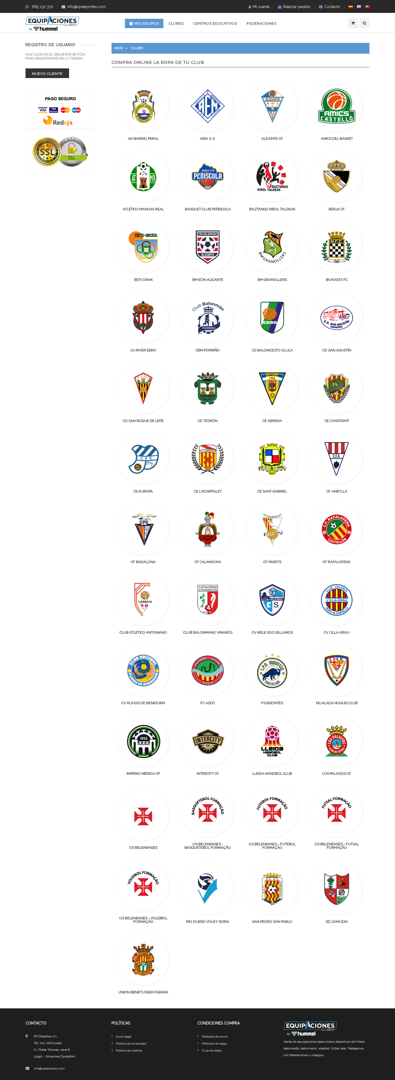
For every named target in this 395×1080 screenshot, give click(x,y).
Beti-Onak (143, 280)
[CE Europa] (143, 458)
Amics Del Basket (337, 139)
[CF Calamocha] (207, 529)
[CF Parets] (272, 529)
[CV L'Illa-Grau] (336, 599)
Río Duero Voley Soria (207, 922)
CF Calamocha (208, 562)
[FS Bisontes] (272, 670)
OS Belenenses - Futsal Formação (337, 846)
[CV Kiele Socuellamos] (272, 599)
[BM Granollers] (272, 247)
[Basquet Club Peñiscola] (207, 176)
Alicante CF (272, 139)
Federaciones (261, 23)
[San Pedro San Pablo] (272, 889)
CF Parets (272, 562)
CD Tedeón (208, 421)
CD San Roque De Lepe (143, 421)
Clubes (176, 23)
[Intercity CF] (207, 740)
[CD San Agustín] (336, 317)
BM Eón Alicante (207, 280)
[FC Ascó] (207, 670)
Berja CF (337, 209)
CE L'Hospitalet (208, 491)
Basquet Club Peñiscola (208, 209)
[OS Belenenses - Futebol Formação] (272, 811)
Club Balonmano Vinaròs (207, 632)
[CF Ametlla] (336, 458)
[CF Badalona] (143, 529)
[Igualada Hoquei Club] (336, 670)
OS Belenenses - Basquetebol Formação (208, 846)
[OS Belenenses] (143, 814)
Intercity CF (208, 774)
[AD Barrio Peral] (143, 105)
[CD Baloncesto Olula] (272, 317)
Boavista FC (337, 280)
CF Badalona (143, 562)
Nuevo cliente (47, 74)
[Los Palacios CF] (336, 740)
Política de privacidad (131, 1043)
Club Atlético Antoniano (143, 632)
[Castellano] (351, 7)
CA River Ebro (143, 350)
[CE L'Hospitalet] (207, 458)
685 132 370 (42, 7)
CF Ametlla (336, 491)
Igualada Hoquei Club (337, 703)
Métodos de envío (215, 1036)
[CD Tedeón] (207, 388)
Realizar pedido (297, 7)
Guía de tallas (212, 1050)
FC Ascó (207, 703)
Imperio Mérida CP (143, 774)
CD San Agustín (336, 350)
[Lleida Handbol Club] (272, 740)
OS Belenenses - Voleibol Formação (143, 920)
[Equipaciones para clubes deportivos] (52, 29)
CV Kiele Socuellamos (272, 632)
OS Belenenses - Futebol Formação (272, 846)
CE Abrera (272, 421)
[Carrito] (353, 23)
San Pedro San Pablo (272, 922)
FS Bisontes (272, 703)
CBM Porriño (208, 350)
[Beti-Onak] (143, 247)
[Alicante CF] (272, 105)
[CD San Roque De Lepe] (143, 388)
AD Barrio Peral (143, 139)
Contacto (332, 7)
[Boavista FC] (336, 247)
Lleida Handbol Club (272, 774)
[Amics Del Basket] (336, 105)
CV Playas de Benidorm (143, 703)
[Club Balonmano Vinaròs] (207, 599)
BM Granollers (272, 280)
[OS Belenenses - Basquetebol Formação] (207, 811)
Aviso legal (123, 1036)
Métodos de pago (214, 1043)
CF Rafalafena (337, 562)
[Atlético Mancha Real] (143, 176)
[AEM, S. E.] (207, 105)
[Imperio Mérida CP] (143, 740)
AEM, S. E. (208, 139)
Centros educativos (215, 23)
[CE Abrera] (272, 388)
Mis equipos (146, 23)
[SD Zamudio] (336, 889)
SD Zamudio (337, 922)
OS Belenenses (143, 848)
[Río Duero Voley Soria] (207, 889)
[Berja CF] (336, 176)
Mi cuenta (261, 7)
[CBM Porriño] (207, 317)
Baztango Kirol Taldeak (272, 209)
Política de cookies (129, 1050)
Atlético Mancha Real (143, 209)
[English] (359, 7)
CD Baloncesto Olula (272, 350)
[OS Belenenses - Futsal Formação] (336, 811)
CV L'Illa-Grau (337, 632)
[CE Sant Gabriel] (272, 458)
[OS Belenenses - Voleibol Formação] (143, 885)
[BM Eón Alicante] (207, 247)
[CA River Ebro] (143, 317)
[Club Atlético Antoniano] (143, 599)
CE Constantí (337, 421)
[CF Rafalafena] (336, 529)
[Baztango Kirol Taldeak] (272, 176)
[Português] (367, 7)
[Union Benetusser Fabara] (143, 959)
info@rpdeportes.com (86, 7)
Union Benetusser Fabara (143, 992)
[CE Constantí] (336, 388)
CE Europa (143, 491)
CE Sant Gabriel (272, 491)
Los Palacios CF (336, 774)
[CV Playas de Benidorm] (143, 670)
